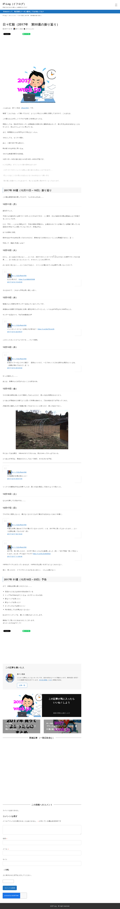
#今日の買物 (43, 680)
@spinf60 (25, 108)
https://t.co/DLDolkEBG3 (42, 554)
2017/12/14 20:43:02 (14, 368)
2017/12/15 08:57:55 (14, 479)
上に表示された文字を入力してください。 (18, 875)
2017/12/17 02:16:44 (14, 534)
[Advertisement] (59, 51)
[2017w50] (29, 85)
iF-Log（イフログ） (14, 4)
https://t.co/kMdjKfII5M (27, 279)
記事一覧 (22, 685)
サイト (5, 859)
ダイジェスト (30, 29)
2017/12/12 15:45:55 (14, 282)
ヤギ (50, 680)
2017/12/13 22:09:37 (14, 332)
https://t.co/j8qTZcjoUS (46, 329)
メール (6, 849)
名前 (5, 838)
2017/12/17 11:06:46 (14, 556)
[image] (42, 429)
